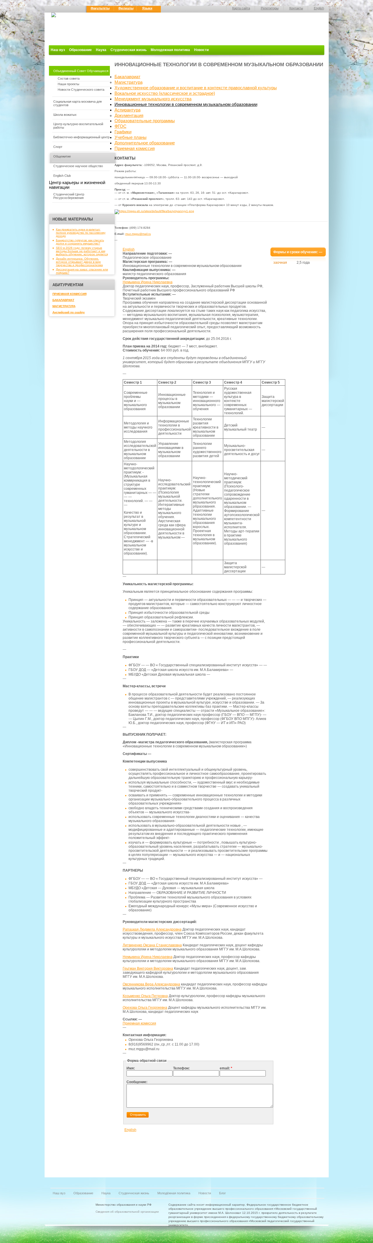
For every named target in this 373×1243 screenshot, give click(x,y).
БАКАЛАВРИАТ (63, 300)
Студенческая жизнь (128, 50)
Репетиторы (270, 8)
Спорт (57, 146)
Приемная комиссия (135, 148)
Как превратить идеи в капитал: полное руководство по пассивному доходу (80, 232)
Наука (101, 50)
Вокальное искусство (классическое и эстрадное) (165, 93)
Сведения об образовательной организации (127, 1211)
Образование (80, 50)
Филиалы (125, 8)
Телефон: (181, 1068)
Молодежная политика (170, 50)
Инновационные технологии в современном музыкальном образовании (186, 104)
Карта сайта (241, 8)
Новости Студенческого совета (81, 89)
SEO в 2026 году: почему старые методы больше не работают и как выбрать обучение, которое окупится (82, 251)
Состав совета (69, 78)
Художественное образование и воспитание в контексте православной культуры (196, 87)
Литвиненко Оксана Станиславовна (152, 945)
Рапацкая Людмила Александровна (152, 929)
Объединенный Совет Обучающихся (80, 71)
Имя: (130, 1068)
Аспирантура (127, 110)
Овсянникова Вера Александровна (151, 984)
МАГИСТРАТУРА (63, 306)
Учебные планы (131, 137)
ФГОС (120, 126)
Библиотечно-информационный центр (81, 137)
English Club (62, 175)
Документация (129, 115)
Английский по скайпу (68, 312)
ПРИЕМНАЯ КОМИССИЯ (69, 294)
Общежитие (62, 156)
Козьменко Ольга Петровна (145, 996)
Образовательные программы (145, 120)
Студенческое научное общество (78, 166)
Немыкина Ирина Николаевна (148, 282)
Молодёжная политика (173, 1193)
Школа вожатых (65, 114)
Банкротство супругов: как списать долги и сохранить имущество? (80, 242)
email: (226, 1068)
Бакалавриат (127, 76)
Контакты (296, 8)
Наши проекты (68, 84)
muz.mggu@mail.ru (138, 233)
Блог (222, 1193)
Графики (123, 132)
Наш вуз (58, 50)
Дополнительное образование (145, 143)
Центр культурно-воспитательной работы (78, 125)
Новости (201, 50)
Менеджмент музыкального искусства (153, 99)
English (319, 8)
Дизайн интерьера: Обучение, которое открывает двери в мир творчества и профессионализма (79, 262)
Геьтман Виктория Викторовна (148, 968)
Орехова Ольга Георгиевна (145, 1008)
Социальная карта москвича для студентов (77, 103)
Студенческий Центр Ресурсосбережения (68, 196)
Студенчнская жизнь (134, 1193)
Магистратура (128, 82)
